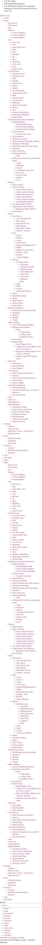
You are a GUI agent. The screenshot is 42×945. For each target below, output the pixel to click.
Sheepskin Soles (26, 337)
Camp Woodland (26, 272)
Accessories (17, 339)
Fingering (15, 62)
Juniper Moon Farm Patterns (23, 206)
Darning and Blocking (20, 144)
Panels (14, 298)
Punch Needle (17, 368)
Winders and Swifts (19, 139)
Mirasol (15, 107)
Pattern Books (17, 185)
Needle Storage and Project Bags (25, 146)
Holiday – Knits (22, 252)
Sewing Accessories (16, 308)
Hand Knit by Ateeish (20, 419)
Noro (14, 110)
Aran (14, 52)
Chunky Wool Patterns (24, 202)
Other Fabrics (17, 301)
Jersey (18, 240)
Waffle (18, 248)
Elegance (23, 279)
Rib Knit (19, 255)
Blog (6, 436)
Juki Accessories (18, 395)
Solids (18, 235)
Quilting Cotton (22, 262)
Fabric (10, 214)
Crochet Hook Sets (23, 134)
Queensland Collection (21, 115)
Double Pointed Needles (25, 129)
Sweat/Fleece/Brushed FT (26, 245)
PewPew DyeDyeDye (20, 112)
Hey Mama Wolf (18, 91)
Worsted (15, 54)
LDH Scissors (13, 371)
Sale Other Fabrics (23, 228)
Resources (12, 443)
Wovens (15, 260)
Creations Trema (18, 421)
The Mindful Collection (25, 170)
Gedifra (15, 88)
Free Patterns (17, 211)
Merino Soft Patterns (24, 197)
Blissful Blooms (26, 269)
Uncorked (24, 264)
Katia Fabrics (17, 305)
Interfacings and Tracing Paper (24, 310)
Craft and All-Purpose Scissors (24, 378)
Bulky (14, 49)
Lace (14, 66)
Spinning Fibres (18, 366)
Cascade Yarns (18, 76)
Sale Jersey (20, 221)
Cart (6, 455)
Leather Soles (25, 334)
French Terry (21, 243)
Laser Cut (12, 400)
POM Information (14, 438)
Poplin (18, 286)
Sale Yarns (16, 42)
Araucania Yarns (18, 74)
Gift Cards (8, 458)
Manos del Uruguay (19, 105)
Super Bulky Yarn (18, 47)
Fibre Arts (12, 361)
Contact (11, 448)
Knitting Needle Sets (24, 124)
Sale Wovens (21, 226)
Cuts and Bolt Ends (23, 219)
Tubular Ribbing (22, 257)
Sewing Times (13, 429)
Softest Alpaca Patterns (25, 199)
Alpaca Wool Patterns (24, 194)
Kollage (19, 177)
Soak (10, 397)
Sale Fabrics (17, 216)
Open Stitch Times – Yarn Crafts (20, 431)
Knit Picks (20, 173)
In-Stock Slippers (18, 35)
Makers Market (14, 404)
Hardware (16, 313)
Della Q (19, 168)
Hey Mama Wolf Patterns (21, 204)
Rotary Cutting (18, 383)
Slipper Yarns (17, 342)
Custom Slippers (18, 33)
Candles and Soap (19, 414)
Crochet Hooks (18, 132)
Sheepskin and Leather (21, 327)
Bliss (22, 281)
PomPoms (16, 149)
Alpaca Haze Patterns (24, 190)
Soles (18, 330)
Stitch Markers (17, 136)
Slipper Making (14, 322)
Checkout (8, 921)
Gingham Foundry (27, 267)
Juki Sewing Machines (16, 385)
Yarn (10, 40)
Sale (9, 28)
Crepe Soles (25, 332)
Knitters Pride (21, 175)
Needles (15, 318)
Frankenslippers (18, 37)
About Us (7, 446)
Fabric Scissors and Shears (22, 373)
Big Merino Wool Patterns (26, 209)
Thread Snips (17, 380)
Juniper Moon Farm (19, 93)
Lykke (18, 163)
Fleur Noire (24, 276)
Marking (15, 315)
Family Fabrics (17, 303)
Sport (14, 59)
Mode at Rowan (18, 187)
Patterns (11, 182)
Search (2, 902)
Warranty (11, 453)
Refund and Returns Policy (18, 450)
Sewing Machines (19, 388)
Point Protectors (18, 151)
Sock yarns (16, 64)
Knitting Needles (18, 122)
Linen (18, 284)
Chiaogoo (20, 165)
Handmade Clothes (19, 407)
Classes (11, 426)
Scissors (15, 375)
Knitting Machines (19, 153)
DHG (14, 78)
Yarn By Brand (13, 71)
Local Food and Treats (20, 412)
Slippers (11, 30)
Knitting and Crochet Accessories (21, 120)
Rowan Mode (17, 117)
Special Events (13, 433)
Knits (14, 233)
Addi (18, 156)
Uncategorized (14, 402)
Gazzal (15, 86)
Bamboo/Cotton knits (24, 250)
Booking (7, 424)
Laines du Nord (18, 98)
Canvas (19, 289)
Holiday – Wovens (23, 231)
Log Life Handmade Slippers (23, 325)
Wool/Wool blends (19, 296)
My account (12, 23)
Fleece (14, 293)
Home (6, 18)
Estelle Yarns (17, 83)
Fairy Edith (24, 274)
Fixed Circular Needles (25, 127)
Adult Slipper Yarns (23, 344)
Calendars (12, 441)
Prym (18, 180)
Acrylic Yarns (17, 69)
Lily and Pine (17, 100)
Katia (14, 95)
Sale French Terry (23, 223)
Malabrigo (16, 103)
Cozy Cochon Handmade (22, 409)
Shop (6, 21)
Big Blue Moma (18, 417)
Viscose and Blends (23, 291)
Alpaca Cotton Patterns (25, 192)
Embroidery (16, 363)
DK (13, 57)
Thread (15, 320)
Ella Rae (15, 81)
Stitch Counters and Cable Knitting (25, 141)
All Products (13, 25)
